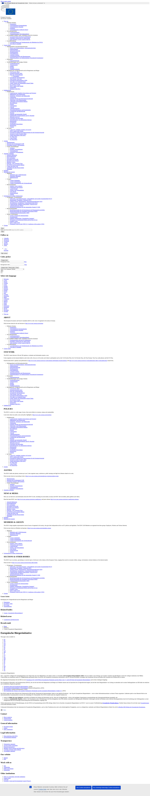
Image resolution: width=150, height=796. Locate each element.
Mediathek (9, 169)
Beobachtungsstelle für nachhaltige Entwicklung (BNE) (24, 211)
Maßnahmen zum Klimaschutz (17, 94)
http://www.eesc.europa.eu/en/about (34, 323)
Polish (5, 304)
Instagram (6, 239)
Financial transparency (9, 747)
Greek (5, 284)
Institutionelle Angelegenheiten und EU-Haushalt (22, 115)
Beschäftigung (13, 103)
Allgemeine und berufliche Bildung (18, 101)
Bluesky (6, 244)
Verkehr (12, 127)
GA (5, 650)
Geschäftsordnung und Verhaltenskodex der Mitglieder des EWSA (26, 42)
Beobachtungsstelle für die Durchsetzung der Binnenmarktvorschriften (27, 210)
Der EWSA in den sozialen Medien (15, 165)
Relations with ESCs (15, 89)
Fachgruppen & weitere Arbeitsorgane (13, 196)
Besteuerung (13, 125)
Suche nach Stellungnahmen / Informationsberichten (23, 48)
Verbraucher (13, 97)
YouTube (6, 250)
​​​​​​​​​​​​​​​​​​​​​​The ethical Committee (15, 43)
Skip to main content (6, 1)
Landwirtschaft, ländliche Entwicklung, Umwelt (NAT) (23, 204)
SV (4, 670)
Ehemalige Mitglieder (15, 176)
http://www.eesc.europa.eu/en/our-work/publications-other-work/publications (88, 360)
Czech (5, 280)
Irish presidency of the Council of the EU (20, 39)
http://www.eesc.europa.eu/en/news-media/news (29, 499)
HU (5, 657)
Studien (12, 66)
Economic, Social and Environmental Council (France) (17, 781)
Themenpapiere (14, 65)
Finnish (5, 290)
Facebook (6, 241)
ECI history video (8, 603)
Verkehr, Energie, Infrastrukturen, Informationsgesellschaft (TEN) (26, 201)
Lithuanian (6, 298)
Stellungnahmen (14, 49)
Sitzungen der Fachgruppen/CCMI (15, 143)
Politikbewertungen (15, 69)
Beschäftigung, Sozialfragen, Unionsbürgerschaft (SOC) (24, 203)
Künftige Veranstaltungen (16, 149)
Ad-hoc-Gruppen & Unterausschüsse (19, 215)
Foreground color (5, 261)
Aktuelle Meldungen (12, 155)
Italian (5, 297)
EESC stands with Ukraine (16, 86)
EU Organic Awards (15, 84)
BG (5, 641)
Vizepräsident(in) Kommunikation (18, 25)
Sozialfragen (13, 122)
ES (4, 639)
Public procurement (8, 768)
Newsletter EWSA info (12, 159)
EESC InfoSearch (8, 729)
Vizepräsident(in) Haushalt (16, 27)
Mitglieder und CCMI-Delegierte (18, 174)
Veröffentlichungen (14, 63)
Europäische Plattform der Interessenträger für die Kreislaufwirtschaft (27, 132)
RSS (5, 759)
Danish (5, 282)
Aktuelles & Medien (9, 153)
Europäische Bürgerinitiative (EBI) (18, 80)
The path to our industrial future (18, 81)
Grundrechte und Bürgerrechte (17, 111)
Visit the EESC (7, 718)
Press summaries (11, 158)
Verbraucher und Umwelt (16, 187)
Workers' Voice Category (16, 186)
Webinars (12, 148)
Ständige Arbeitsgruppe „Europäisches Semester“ (22, 218)
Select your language (6, 269)
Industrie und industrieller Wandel (18, 114)
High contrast (4, 253)
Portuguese (6, 305)
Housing (12, 112)
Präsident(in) (13, 24)
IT (4, 653)
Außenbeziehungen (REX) (16, 205)
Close (17, 267)
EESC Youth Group (15, 222)
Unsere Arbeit (7, 45)
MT (5, 659)
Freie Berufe (13, 191)
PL (4, 662)
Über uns (6, 21)
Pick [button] (25, 261)
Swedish (6, 311)
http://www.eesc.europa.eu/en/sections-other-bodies (25, 562)
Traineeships (7, 767)
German (6, 283)
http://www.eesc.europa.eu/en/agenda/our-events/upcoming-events (42, 476)
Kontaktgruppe (13, 217)
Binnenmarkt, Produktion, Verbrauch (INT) (20, 200)
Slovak (5, 308)
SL (4, 669)
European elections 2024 (16, 73)
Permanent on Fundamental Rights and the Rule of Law (24, 219)
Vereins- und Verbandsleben (17, 190)
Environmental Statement (10, 737)
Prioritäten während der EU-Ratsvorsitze (20, 38)
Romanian (6, 307)
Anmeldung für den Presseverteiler (15, 167)
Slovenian (6, 310)
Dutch (5, 303)
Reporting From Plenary (13, 160)
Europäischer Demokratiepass (17, 77)
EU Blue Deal (13, 136)
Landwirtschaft (13, 189)
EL (4, 649)
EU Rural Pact (13, 139)
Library (5, 728)
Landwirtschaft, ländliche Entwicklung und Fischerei (23, 93)
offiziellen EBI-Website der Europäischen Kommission (131, 707)
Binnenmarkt (13, 121)
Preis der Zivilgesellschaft (16, 74)
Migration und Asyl (15, 117)
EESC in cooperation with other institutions (14, 776)
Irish (5, 293)
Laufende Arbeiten (14, 55)
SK (4, 667)
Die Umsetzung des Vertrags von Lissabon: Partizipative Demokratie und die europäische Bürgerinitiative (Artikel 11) (33, 690)
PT (4, 663)
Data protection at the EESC (11, 736)
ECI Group (6, 605)
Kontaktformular (145, 703)
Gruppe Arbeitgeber (15, 180)
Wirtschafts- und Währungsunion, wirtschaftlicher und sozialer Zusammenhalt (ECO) (31, 198)
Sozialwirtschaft (14, 193)
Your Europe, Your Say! (16, 79)
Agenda (6, 141)
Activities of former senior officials (12, 749)
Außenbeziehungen (15, 108)
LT (4, 656)
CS (4, 642)
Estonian (6, 289)
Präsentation (7, 602)
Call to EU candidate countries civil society (20, 129)
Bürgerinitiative (7, 689)
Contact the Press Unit (12, 166)
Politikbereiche (7, 90)
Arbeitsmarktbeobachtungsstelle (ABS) (19, 212)
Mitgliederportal (14, 177)
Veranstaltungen (14, 150)
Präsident (6, 170)
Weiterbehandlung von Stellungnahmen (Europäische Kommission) (26, 58)
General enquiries (8, 720)
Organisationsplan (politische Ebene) (19, 29)
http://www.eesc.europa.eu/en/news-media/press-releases (65, 499)
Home (5, 626)
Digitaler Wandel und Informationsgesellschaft (21, 98)
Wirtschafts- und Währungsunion (18, 100)
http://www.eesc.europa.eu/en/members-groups (39, 528)
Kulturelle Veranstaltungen (16, 152)
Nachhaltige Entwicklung (16, 124)
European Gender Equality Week (18, 134)
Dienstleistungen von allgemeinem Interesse (21, 119)
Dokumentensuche (14, 60)
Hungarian (6, 296)
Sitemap (6, 757)
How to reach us (8, 717)
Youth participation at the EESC (18, 135)
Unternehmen (13, 105)
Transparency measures (9, 744)
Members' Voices (11, 162)
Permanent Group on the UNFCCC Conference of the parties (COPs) (27, 224)
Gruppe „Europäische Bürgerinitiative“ (13, 613)
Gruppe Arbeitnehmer (15, 181)
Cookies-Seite (42, 789)
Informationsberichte (15, 50)
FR (4, 648)
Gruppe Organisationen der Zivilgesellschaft (21, 183)
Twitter (6, 242)
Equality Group (14, 221)
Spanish (6, 287)
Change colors (4, 260)
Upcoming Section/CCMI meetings (15, 145)
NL (4, 660)
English (6, 286)
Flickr (5, 245)
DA (5, 643)
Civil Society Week (15, 72)
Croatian (6, 294)
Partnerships (13, 87)
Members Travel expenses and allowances (14, 748)
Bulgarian (6, 279)
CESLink (6, 779)
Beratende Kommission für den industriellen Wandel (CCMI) (25, 207)
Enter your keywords (6, 230)
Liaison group (7, 778)
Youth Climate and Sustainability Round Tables (21, 83)
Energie (12, 104)
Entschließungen (14, 53)
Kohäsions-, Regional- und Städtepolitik (20, 96)
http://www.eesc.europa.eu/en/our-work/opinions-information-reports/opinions (47, 360)
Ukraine (6, 225)
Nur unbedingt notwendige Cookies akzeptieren (106, 787)
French (5, 291)
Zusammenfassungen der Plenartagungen (20, 56)
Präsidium (12, 28)
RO (5, 666)
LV (4, 655)
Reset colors (12, 267)
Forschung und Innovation (16, 118)
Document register (8, 726)
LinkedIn (6, 238)
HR (5, 652)
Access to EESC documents (11, 745)
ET (4, 646)
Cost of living (13, 138)
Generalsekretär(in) (14, 32)
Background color (5, 264)
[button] (4, 710)
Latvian (6, 300)
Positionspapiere (14, 52)
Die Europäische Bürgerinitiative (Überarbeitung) (16, 688)
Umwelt (12, 107)
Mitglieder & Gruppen (9, 172)
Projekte (12, 67)
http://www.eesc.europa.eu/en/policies (42, 414)
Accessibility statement (9, 751)
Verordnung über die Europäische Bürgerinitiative (16, 686)
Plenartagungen (11, 142)
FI (4, 664)
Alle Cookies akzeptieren (83, 787)
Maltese (6, 301)
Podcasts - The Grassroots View (15, 163)
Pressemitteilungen (11, 156)
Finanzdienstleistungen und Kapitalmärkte (20, 110)
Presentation (16, 76)
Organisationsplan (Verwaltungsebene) (19, 34)
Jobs (5, 766)
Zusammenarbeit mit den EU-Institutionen (20, 36)
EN (4, 645)
